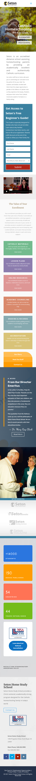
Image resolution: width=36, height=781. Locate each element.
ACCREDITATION (18, 336)
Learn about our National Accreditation (18, 645)
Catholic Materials (18, 244)
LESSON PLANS (18, 261)
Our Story (18, 354)
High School (24, 43)
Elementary (24, 37)
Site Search (8, 770)
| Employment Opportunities (21, 770)
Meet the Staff (18, 359)
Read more (18, 252)
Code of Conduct (23, 772)
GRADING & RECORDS (18, 319)
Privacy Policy (12, 772)
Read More (18, 434)
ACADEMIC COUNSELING (18, 300)
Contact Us (18, 365)
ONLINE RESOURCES (18, 278)
